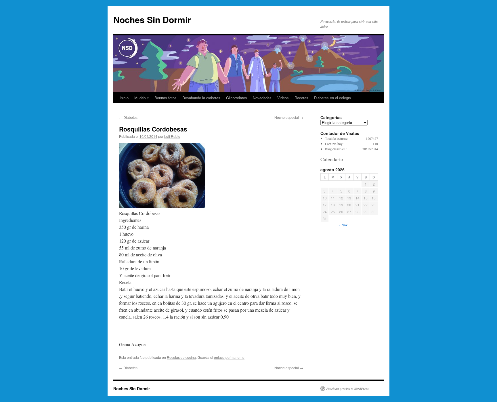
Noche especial (288, 117)
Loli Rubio (172, 136)
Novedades (262, 97)
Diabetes (128, 117)
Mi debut (141, 97)
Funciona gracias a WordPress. (348, 388)
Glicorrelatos (236, 97)
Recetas (301, 97)
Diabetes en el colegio (332, 97)
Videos (283, 97)
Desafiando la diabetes (201, 97)
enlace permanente (229, 357)
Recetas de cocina (181, 357)
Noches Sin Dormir (152, 19)
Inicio (124, 97)
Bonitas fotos (165, 97)
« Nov (343, 224)
